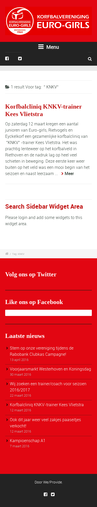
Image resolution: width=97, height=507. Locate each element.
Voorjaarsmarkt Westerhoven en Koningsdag (50, 369)
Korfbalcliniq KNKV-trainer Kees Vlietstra (47, 404)
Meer (69, 173)
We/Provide (52, 482)
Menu (52, 46)
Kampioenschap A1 (28, 440)
